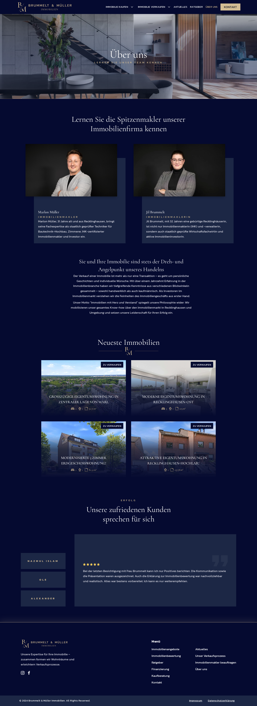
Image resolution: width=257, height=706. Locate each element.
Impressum (195, 701)
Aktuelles (180, 7)
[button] (119, 7)
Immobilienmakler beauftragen (215, 662)
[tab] (43, 542)
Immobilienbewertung (166, 656)
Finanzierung (160, 669)
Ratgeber (196, 7)
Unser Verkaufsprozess (210, 656)
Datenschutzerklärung (221, 701)
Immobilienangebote (165, 649)
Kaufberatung (161, 675)
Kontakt (230, 7)
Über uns (201, 669)
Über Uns (212, 7)
